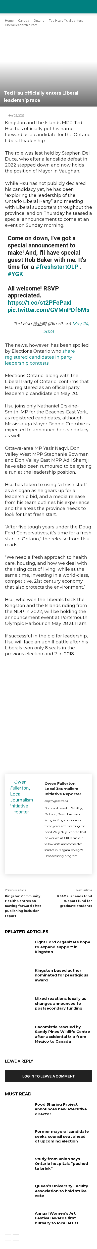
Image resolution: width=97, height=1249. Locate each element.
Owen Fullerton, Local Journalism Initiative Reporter (63, 788)
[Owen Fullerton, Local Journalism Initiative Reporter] (24, 824)
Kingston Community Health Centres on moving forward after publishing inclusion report (23, 906)
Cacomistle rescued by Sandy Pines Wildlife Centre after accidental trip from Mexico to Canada (62, 1034)
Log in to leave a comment (48, 1076)
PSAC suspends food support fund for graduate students (74, 901)
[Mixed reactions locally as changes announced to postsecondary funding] (18, 1005)
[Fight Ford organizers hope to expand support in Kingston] (18, 949)
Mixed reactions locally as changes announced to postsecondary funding (60, 1003)
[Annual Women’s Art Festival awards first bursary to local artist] (18, 1220)
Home (9, 20)
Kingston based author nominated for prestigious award (61, 975)
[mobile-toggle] (8, 6)
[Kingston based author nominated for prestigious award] (18, 977)
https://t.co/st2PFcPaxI (39, 302)
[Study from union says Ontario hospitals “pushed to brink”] (18, 1165)
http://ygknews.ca (56, 801)
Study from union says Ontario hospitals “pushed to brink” (61, 1163)
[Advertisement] (48, 714)
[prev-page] (8, 1237)
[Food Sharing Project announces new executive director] (18, 1111)
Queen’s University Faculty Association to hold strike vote (61, 1191)
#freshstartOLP (57, 266)
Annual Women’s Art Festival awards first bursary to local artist (56, 1218)
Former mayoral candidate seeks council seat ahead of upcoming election (62, 1136)
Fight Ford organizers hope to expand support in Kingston (62, 947)
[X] (46, 864)
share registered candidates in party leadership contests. (40, 357)
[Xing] (55, 864)
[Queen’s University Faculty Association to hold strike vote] (18, 1193)
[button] (90, 6)
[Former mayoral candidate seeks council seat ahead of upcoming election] (18, 1138)
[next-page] (16, 1237)
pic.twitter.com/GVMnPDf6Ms (49, 309)
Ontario (39, 20)
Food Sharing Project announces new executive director (61, 1109)
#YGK (15, 274)
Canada (23, 20)
